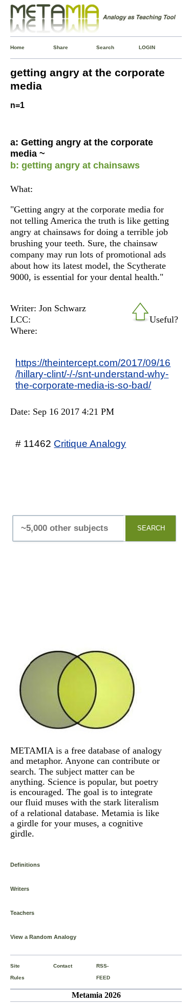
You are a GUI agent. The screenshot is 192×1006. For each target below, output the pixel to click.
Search (98, 47)
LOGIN (141, 47)
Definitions (25, 865)
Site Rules (12, 971)
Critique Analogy (90, 443)
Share (55, 47)
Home (12, 47)
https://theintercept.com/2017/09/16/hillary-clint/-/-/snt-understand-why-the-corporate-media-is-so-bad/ (92, 374)
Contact (55, 966)
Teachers (22, 913)
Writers (19, 889)
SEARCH (151, 528)
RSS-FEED (98, 971)
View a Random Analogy (43, 937)
